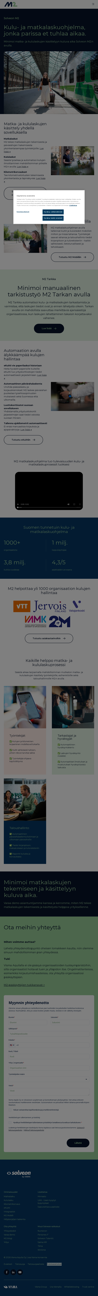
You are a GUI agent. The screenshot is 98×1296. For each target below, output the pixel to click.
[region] (49, 207)
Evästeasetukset (23, 212)
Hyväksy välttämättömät (53, 212)
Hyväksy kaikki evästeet (53, 218)
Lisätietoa (73, 205)
